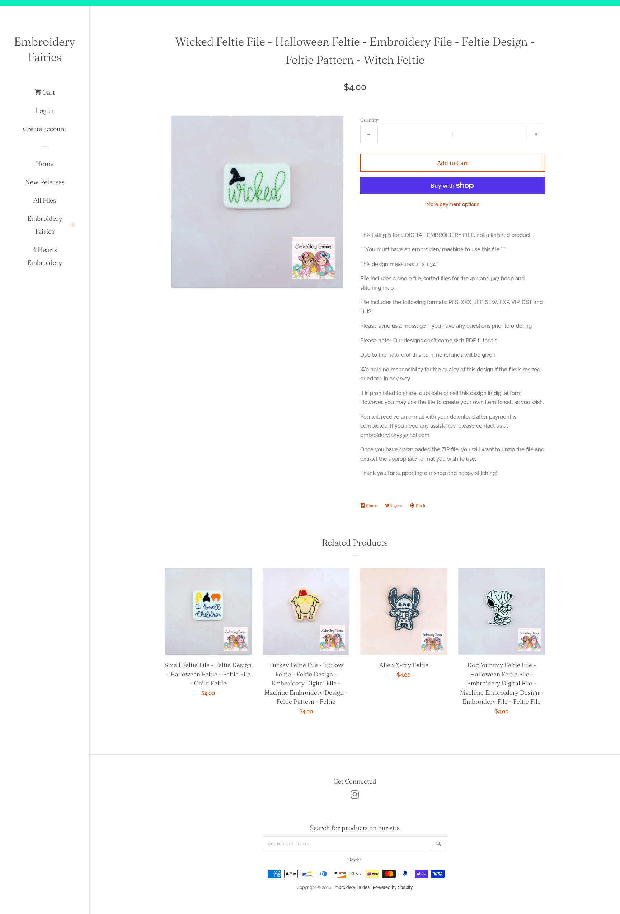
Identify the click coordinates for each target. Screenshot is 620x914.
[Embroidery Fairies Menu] (72, 224)
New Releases (45, 182)
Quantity (369, 120)
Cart (48, 92)
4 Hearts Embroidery (44, 256)
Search (355, 859)
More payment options (452, 204)
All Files (44, 200)
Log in (45, 110)
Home (44, 164)
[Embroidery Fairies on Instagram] (355, 796)
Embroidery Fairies (44, 49)
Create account (44, 129)
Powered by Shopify (393, 887)
